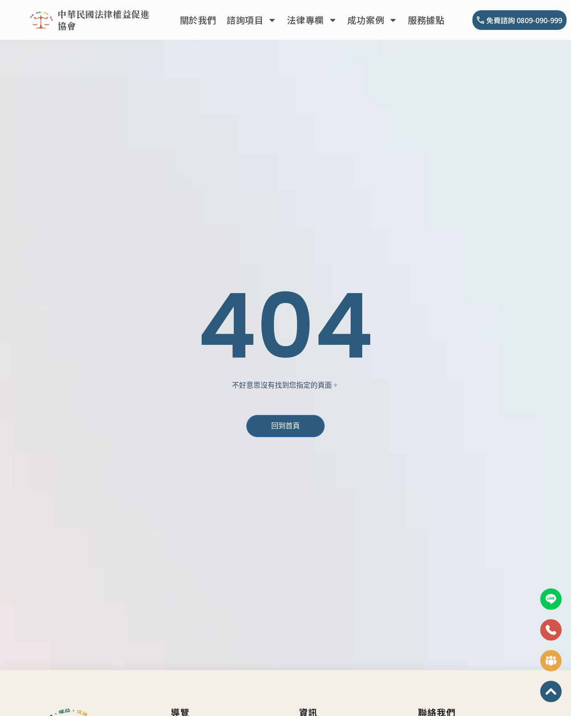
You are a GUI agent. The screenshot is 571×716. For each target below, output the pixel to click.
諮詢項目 (245, 19)
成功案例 (366, 19)
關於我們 (198, 19)
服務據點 (426, 19)
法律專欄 (305, 19)
